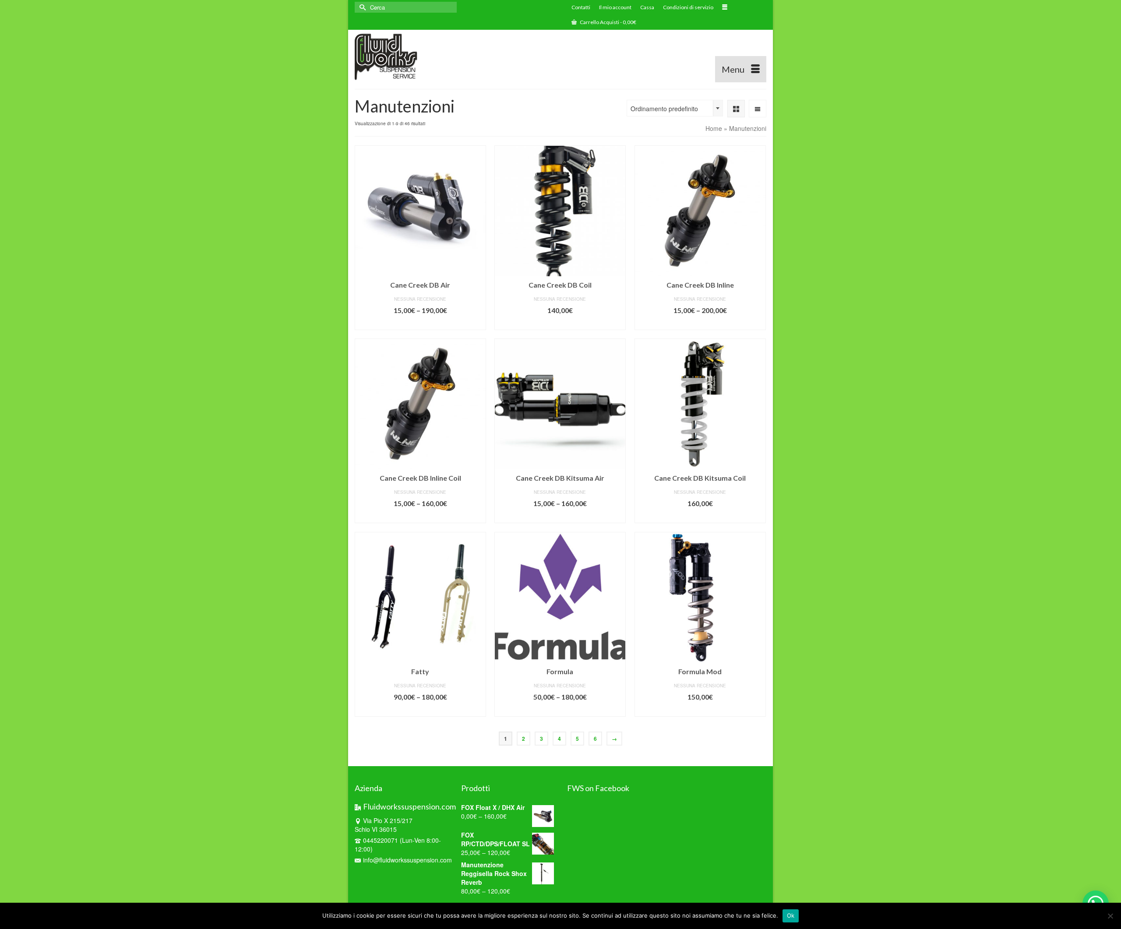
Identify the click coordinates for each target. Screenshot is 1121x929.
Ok (791, 915)
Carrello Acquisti (607, 22)
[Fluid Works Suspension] (419, 56)
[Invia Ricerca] (361, 7)
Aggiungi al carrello (560, 323)
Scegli (420, 323)
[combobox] (675, 108)
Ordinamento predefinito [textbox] (664, 108)
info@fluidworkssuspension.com (407, 859)
